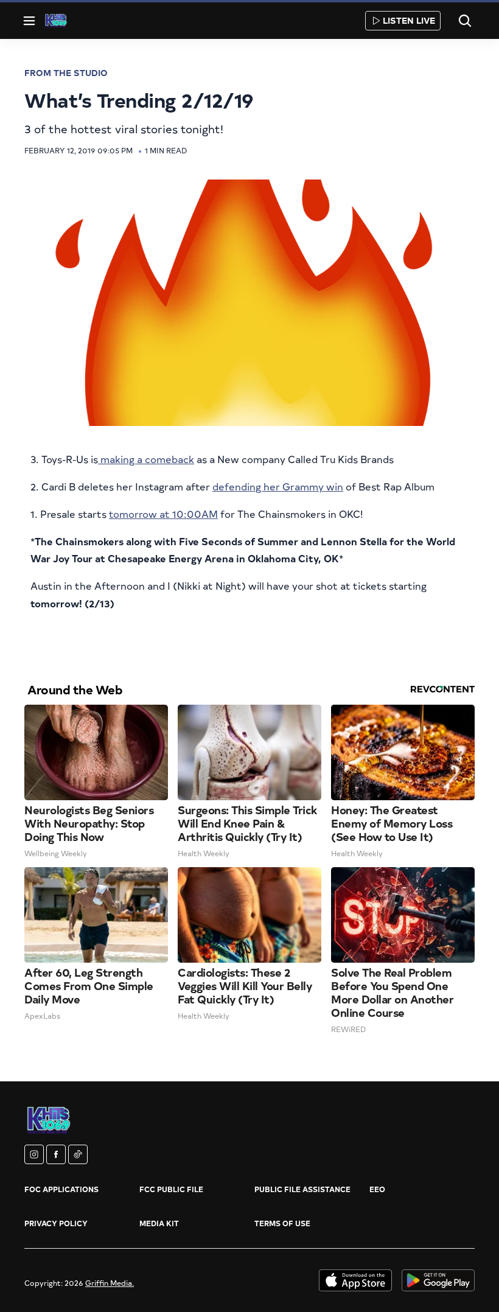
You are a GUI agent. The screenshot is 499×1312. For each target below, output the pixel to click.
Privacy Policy (56, 1223)
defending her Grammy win (277, 486)
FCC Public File (171, 1189)
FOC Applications (61, 1189)
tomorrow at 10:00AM (163, 513)
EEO (377, 1189)
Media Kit (159, 1223)
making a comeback (146, 459)
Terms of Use (282, 1223)
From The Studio (66, 73)
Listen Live (409, 20)
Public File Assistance (302, 1189)
